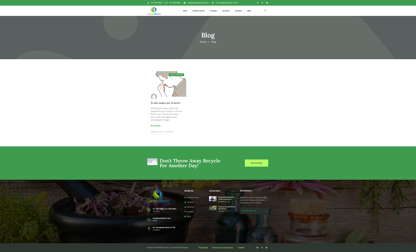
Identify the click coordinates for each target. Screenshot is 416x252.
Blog (249, 11)
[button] (265, 11)
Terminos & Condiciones (222, 247)
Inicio (185, 11)
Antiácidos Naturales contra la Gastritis (226, 198)
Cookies (241, 247)
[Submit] (266, 211)
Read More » (156, 126)
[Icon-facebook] (258, 3)
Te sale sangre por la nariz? (165, 102)
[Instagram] (262, 3)
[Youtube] (267, 3)
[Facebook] (257, 247)
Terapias (213, 11)
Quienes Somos (199, 11)
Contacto (238, 11)
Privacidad (203, 247)
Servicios (226, 11)
